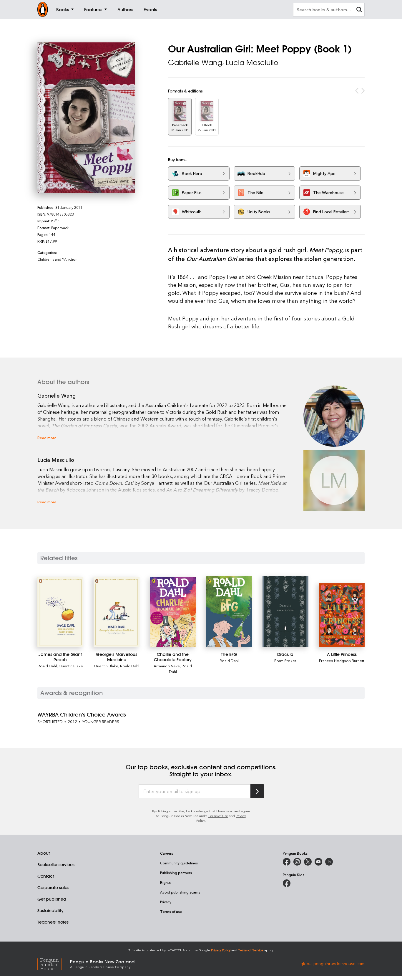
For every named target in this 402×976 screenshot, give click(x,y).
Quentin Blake (71, 666)
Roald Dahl (47, 666)
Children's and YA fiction (57, 259)
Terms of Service (250, 949)
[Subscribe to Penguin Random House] (257, 791)
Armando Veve (167, 666)
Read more (47, 437)
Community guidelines (179, 863)
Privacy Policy (220, 949)
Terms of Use (218, 815)
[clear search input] (359, 10)
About (43, 853)
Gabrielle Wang (195, 62)
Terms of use (171, 911)
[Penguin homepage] (42, 9)
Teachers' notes (53, 922)
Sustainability (50, 910)
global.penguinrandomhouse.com (332, 963)
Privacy (165, 901)
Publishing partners (176, 872)
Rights (165, 882)
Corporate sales (53, 887)
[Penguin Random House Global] (53, 963)
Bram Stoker (285, 660)
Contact (45, 876)
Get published (51, 899)
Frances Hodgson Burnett (341, 660)
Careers (166, 853)
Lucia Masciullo (252, 62)
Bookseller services (55, 864)
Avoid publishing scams (180, 892)
